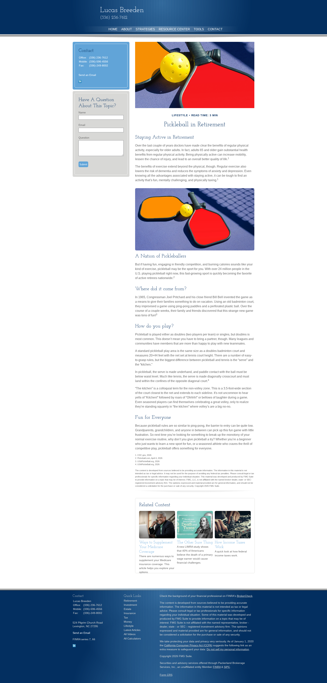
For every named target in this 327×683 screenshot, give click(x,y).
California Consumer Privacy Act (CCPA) (188, 645)
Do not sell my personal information (228, 649)
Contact (215, 29)
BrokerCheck (244, 595)
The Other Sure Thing (195, 542)
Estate (127, 608)
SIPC (227, 666)
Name (82, 112)
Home (113, 29)
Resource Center (174, 29)
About (126, 29)
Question (84, 137)
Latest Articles (132, 630)
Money (128, 621)
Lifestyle (129, 625)
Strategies (145, 29)
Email (82, 124)
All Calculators (132, 638)
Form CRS (166, 674)
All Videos (129, 634)
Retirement (130, 600)
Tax (126, 617)
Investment (130, 604)
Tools (199, 29)
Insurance (130, 613)
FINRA (217, 666)
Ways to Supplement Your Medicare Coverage (156, 547)
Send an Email (87, 74)
